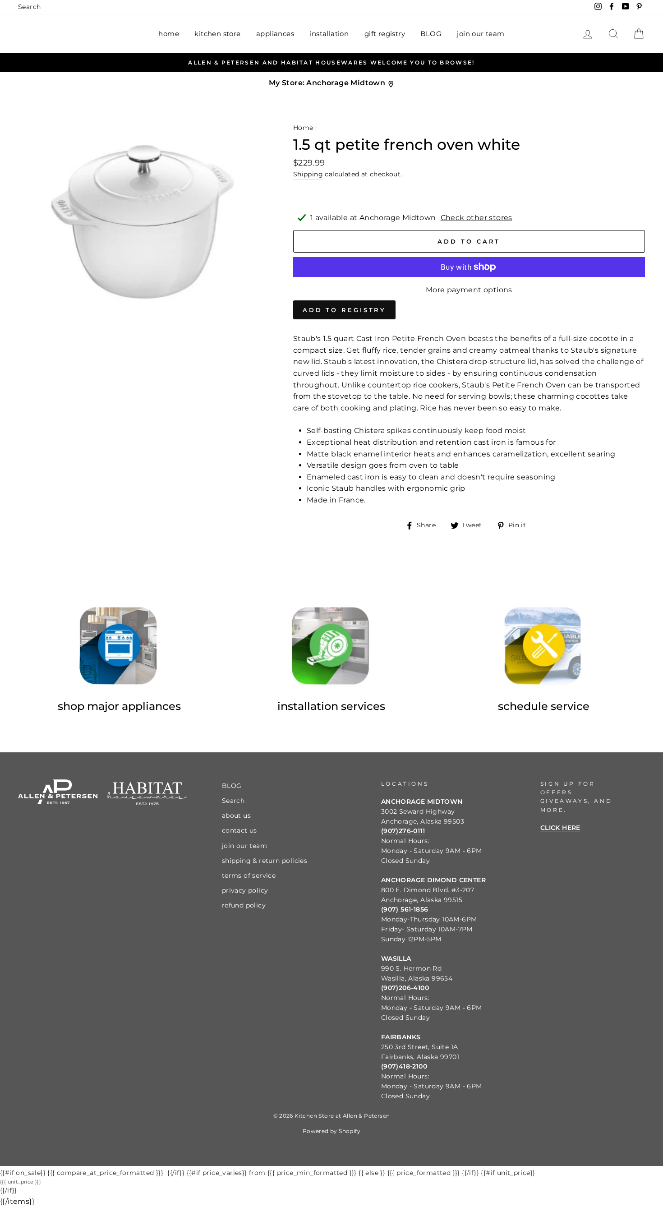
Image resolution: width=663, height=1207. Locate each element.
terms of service (249, 875)
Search (29, 6)
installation (329, 33)
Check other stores (476, 217)
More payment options (469, 290)
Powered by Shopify (331, 1131)
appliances (275, 33)
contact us (239, 830)
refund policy (244, 905)
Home (303, 127)
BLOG (431, 33)
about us (236, 815)
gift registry (384, 33)
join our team (480, 33)
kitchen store (217, 33)
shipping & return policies (264, 860)
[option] (331, 63)
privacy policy (245, 890)
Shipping (308, 174)
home (168, 33)
